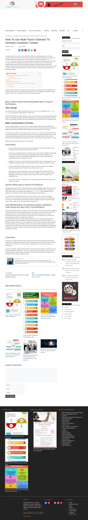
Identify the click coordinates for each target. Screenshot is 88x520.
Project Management (10, 30)
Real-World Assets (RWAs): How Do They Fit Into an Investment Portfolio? (49, 350)
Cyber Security (68, 314)
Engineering (54, 30)
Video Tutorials (65, 445)
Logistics (64, 431)
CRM (38, 132)
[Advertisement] (44, 19)
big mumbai (68, 268)
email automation (36, 191)
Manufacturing (65, 432)
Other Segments (65, 434)
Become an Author (73, 504)
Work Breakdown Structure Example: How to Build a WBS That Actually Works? (48, 316)
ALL (68, 30)
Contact (71, 507)
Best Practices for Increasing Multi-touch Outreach (17, 75)
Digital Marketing (66, 418)
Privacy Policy (72, 509)
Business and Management (35, 30)
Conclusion (11, 86)
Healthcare (64, 425)
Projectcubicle (72, 510)
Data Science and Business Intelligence (71, 417)
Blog (70, 505)
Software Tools (65, 442)
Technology (62, 30)
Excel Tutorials (68, 316)
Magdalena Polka (9, 46)
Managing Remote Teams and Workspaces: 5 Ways (74, 198)
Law (63, 429)
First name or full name (67, 40)
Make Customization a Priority (15, 78)
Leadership (46, 30)
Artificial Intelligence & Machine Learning (71, 412)
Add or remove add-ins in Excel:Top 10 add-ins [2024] (73, 270)
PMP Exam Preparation (67, 435)
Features (9, 80)
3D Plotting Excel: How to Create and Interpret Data (72, 277)
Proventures (68, 259)
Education (64, 420)
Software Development (67, 440)
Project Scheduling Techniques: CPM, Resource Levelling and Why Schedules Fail (12, 355)
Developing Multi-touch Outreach (14, 81)
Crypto (63, 415)
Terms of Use (72, 514)
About (70, 502)
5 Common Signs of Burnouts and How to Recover (76, 206)
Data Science (67, 318)
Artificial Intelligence (21, 30)
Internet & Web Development (68, 426)
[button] (82, 31)
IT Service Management (67, 428)
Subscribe (75, 30)
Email (63, 45)
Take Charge (12, 76)
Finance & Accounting (67, 423)
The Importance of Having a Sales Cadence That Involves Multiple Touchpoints (21, 84)
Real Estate (64, 439)
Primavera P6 (67, 309)
